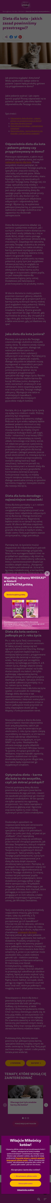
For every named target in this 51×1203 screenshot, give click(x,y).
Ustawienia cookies (25, 1190)
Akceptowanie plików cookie (26, 1176)
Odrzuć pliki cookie (25, 1183)
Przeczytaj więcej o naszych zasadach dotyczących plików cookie (26, 1159)
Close (47, 573)
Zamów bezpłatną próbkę (16, 595)
